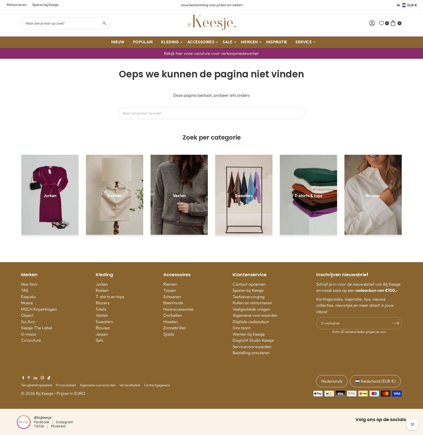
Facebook (41, 422)
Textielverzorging (249, 296)
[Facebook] (23, 378)
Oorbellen (172, 315)
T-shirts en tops (110, 296)
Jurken (102, 284)
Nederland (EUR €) (378, 381)
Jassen (102, 334)
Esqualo (28, 296)
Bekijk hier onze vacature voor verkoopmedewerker (211, 53)
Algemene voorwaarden (255, 315)
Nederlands (331, 381)
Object (27, 315)
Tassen (169, 290)
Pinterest (58, 426)
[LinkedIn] (35, 378)
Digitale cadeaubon (251, 321)
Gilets (101, 309)
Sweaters (104, 321)
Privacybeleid (66, 385)
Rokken (102, 290)
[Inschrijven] (396, 323)
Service (303, 41)
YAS (24, 290)
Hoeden (170, 321)
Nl (398, 5)
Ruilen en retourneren (252, 302)
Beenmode (173, 302)
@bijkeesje (43, 417)
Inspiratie (276, 41)
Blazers (102, 302)
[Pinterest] (28, 378)
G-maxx (28, 334)
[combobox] (66, 23)
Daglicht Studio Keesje (253, 340)
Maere (27, 302)
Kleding (170, 41)
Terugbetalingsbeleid (36, 385)
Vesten (102, 315)
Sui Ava (28, 321)
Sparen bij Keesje (45, 4)
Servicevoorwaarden (252, 346)
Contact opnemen (249, 284)
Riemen (170, 284)
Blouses (103, 327)
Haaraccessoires (178, 309)
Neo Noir (29, 284)
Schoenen (172, 296)
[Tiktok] (48, 378)
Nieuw (118, 41)
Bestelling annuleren (251, 352)
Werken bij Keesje (249, 334)
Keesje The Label (36, 327)
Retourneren (17, 4)
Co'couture (31, 340)
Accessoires (200, 41)
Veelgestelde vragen (251, 309)
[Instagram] (42, 378)
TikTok (39, 426)
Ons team (241, 327)
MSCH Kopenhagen (39, 309)
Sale (228, 41)
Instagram (64, 422)
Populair (143, 41)
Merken (249, 41)
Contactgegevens (157, 385)
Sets (99, 340)
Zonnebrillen (174, 327)
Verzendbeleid (129, 385)
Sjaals (168, 334)
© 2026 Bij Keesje (37, 393)
